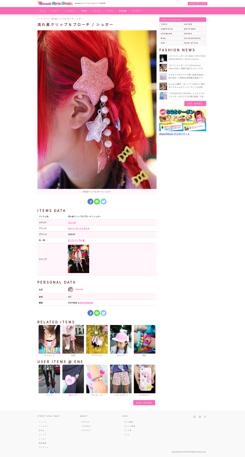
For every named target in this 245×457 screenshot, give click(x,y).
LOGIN (203, 3)
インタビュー (70, 10)
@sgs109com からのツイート (174, 133)
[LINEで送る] (97, 201)
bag (163, 38)
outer (188, 24)
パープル (78, 240)
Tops (164, 24)
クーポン (109, 10)
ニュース (55, 10)
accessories (192, 38)
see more (144, 402)
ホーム (43, 10)
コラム (127, 434)
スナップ (96, 10)
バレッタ (72, 222)
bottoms (190, 29)
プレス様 (127, 430)
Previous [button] (41, 341)
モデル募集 (128, 422)
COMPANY (86, 426)
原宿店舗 (123, 10)
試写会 (84, 10)
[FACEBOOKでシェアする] (90, 201)
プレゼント (137, 10)
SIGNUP (193, 3)
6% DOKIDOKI (86, 302)
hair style (191, 43)
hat (163, 43)
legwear (166, 33)
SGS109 (85, 422)
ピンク (71, 240)
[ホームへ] (55, 3)
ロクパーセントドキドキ (79, 228)
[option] (97, 112)
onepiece (167, 29)
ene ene (79, 289)
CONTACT (86, 430)
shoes (188, 33)
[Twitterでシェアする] (103, 201)
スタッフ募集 (129, 426)
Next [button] (153, 341)
